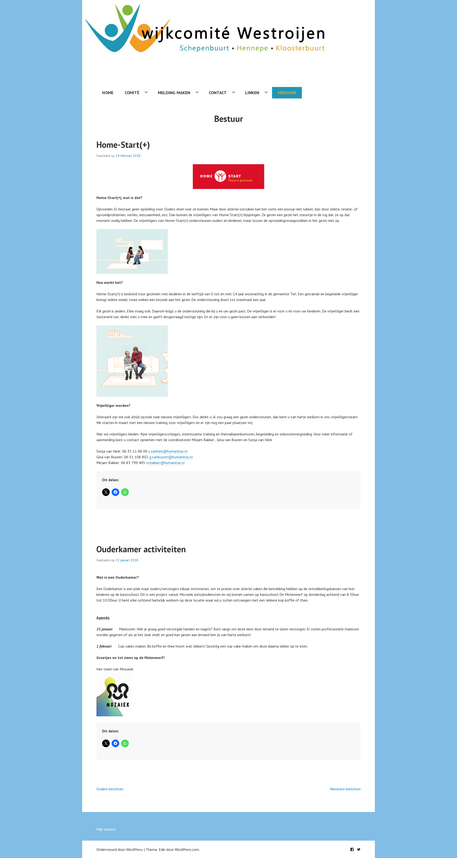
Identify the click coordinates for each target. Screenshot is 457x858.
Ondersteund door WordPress (119, 849)
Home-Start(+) (123, 144)
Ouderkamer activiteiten (141, 549)
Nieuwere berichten (345, 788)
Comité (132, 92)
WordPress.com (187, 849)
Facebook (352, 849)
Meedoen (287, 92)
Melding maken (174, 92)
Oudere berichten (110, 788)
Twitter (359, 849)
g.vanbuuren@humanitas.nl (171, 457)
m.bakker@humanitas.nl (165, 462)
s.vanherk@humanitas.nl (168, 451)
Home (107, 92)
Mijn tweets (106, 829)
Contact (218, 92)
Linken (252, 92)
